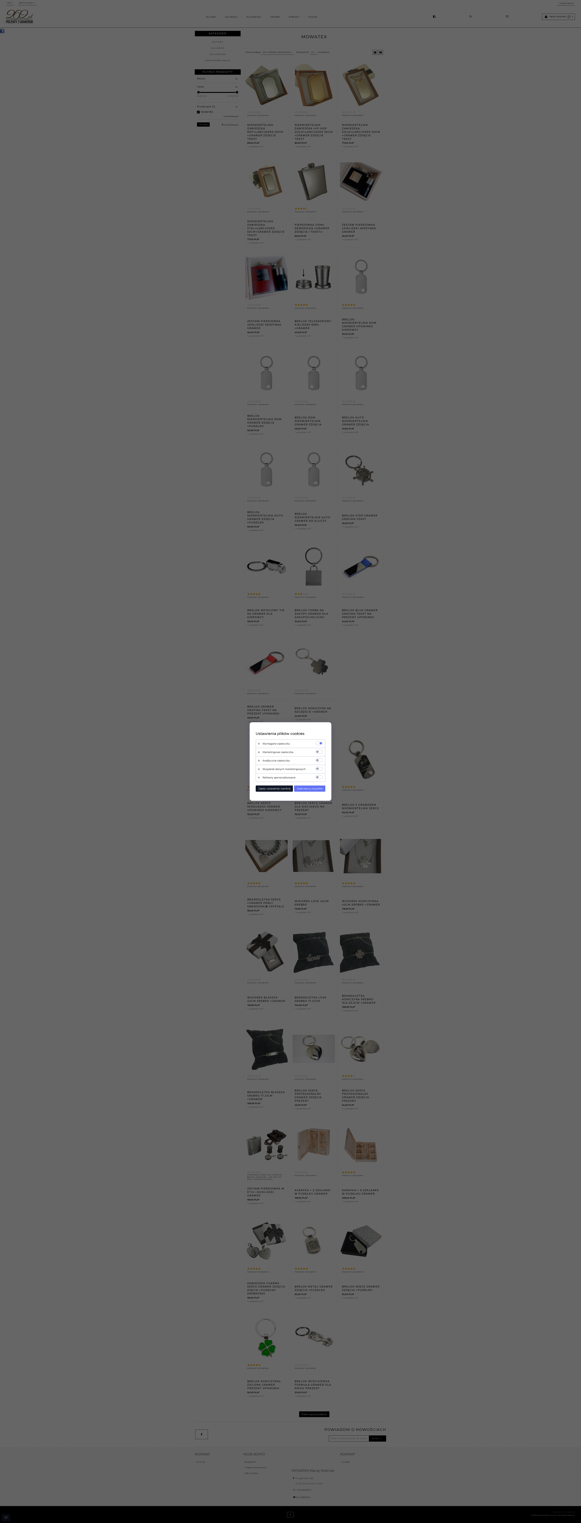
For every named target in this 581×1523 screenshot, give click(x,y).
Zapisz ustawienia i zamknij (274, 788)
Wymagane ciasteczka (276, 743)
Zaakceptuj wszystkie (310, 788)
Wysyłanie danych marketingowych (284, 769)
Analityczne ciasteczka (276, 760)
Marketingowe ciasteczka (278, 752)
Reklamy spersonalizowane (279, 777)
